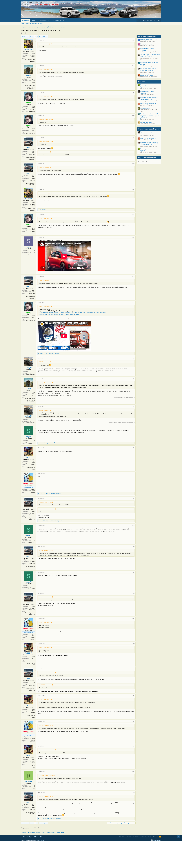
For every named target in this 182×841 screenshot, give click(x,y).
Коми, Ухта (32, 154)
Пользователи (57, 20)
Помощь (155, 837)
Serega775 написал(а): (45, 550)
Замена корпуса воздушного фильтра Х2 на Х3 (150, 55)
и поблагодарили (49, 353)
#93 (133, 93)
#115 (133, 669)
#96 (133, 163)
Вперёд (44, 36)
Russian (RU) (38, 837)
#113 (133, 619)
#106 (133, 448)
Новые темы (142, 82)
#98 (133, 215)
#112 (133, 593)
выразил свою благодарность (51, 210)
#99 (133, 237)
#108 (133, 498)
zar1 (23, 33)
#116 (133, 696)
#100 (133, 277)
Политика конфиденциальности (141, 837)
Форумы (25, 20)
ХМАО (33, 82)
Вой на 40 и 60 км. (146, 122)
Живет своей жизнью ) (147, 75)
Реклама (34, 20)
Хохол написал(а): (44, 152)
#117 (133, 721)
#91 (133, 40)
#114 (133, 643)
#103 (133, 379)
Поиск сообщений (37, 24)
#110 (133, 546)
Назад (24, 36)
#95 (133, 138)
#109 (133, 526)
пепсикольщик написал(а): (47, 509)
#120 (133, 792)
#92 (133, 66)
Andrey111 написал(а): (45, 383)
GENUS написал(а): (44, 362)
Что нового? (44, 20)
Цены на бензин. (146, 44)
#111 (133, 572)
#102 (133, 358)
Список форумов (26, 24)
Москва (33, 56)
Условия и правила (125, 837)
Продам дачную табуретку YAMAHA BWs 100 (149, 98)
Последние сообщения (147, 36)
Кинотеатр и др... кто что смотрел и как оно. (148, 70)
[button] (50, 20)
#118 (133, 746)
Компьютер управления (148, 104)
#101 (133, 302)
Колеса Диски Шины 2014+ (149, 40)
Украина (32, 109)
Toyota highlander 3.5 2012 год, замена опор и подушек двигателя (149, 116)
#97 (133, 189)
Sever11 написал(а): (44, 44)
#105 (133, 427)
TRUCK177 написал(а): (45, 502)
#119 (133, 772)
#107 (133, 473)
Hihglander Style (27, 837)
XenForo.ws (41, 840)
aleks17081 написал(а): (45, 119)
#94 (133, 115)
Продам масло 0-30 (146, 108)
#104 (133, 406)
